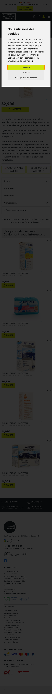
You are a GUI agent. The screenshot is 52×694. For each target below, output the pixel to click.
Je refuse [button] (26, 72)
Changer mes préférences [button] (26, 78)
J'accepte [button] (26, 67)
